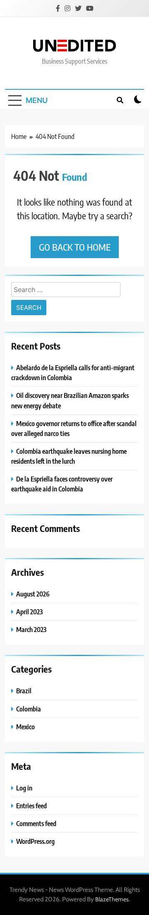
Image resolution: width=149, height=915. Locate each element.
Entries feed (31, 805)
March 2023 (31, 629)
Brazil (23, 690)
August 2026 (33, 593)
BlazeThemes (112, 899)
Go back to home (75, 247)
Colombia (28, 708)
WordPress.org (35, 841)
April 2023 (29, 611)
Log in (24, 787)
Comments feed (36, 823)
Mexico (25, 726)
